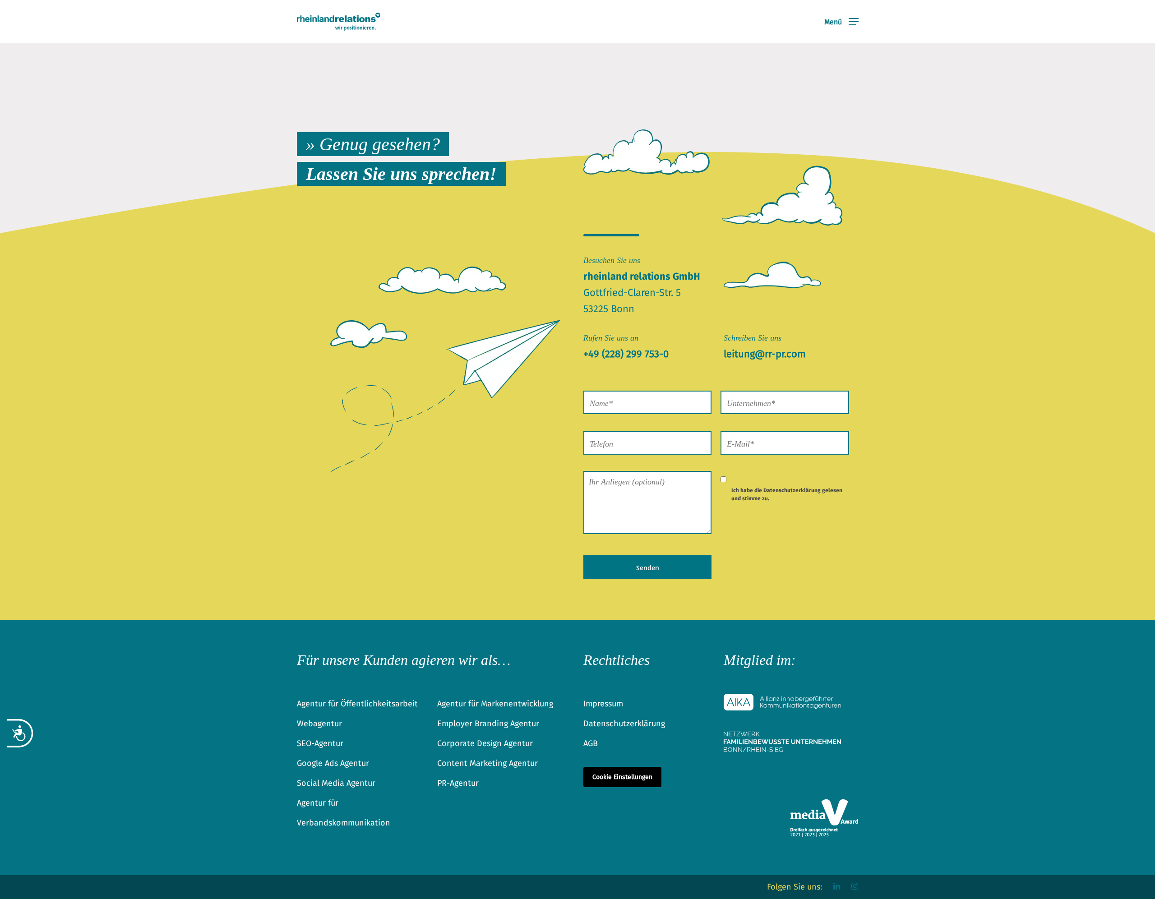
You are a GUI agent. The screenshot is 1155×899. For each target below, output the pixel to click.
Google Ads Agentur (333, 763)
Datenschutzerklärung (792, 490)
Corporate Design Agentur (485, 743)
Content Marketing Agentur (487, 763)
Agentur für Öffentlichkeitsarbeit (357, 704)
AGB (590, 743)
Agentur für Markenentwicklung (495, 704)
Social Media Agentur (336, 783)
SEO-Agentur (320, 743)
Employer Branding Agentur (488, 723)
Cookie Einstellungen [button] (622, 777)
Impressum (603, 704)
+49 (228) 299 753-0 (626, 354)
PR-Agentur (458, 783)
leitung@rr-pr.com (765, 354)
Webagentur (319, 723)
